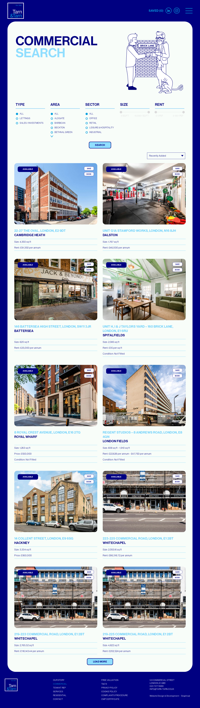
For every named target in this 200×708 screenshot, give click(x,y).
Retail (93, 123)
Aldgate (60, 118)
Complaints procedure (114, 695)
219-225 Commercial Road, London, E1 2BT (138, 636)
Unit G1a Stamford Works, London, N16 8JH (139, 233)
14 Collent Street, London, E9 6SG (43, 541)
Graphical (185, 696)
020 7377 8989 (156, 686)
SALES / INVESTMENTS (31, 123)
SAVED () (156, 11)
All (22, 113)
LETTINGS (25, 118)
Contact (58, 699)
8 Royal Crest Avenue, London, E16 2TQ (47, 435)
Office (93, 118)
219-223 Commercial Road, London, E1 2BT (49, 636)
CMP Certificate (110, 699)
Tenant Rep (59, 688)
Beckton (60, 127)
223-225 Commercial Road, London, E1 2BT (138, 541)
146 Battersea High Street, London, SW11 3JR (52, 329)
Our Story (58, 680)
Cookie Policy (109, 691)
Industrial (95, 132)
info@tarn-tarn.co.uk (162, 689)
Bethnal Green (64, 132)
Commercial (60, 684)
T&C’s (104, 684)
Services (58, 691)
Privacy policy (109, 688)
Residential (59, 695)
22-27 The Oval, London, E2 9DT (40, 233)
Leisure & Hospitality (101, 127)
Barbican (60, 123)
